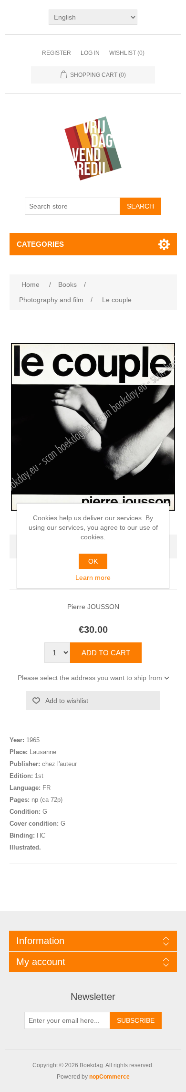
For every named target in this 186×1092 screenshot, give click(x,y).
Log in (90, 53)
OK (93, 561)
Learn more (93, 577)
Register (56, 53)
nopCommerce (109, 1076)
